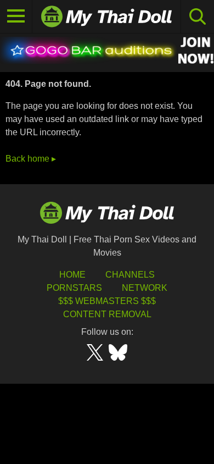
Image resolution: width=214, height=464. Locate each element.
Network (144, 287)
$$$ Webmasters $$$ (107, 301)
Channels (130, 274)
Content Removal (107, 314)
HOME (72, 274)
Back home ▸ (30, 158)
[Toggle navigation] (16, 16)
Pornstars (74, 287)
